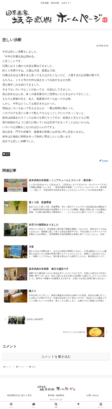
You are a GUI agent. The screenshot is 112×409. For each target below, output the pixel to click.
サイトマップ (56, 399)
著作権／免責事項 (56, 395)
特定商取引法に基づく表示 (19, 395)
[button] (103, 378)
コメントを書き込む (56, 356)
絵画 (7, 154)
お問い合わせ (92, 395)
